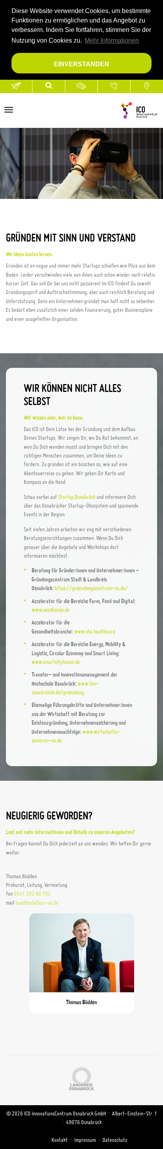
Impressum (85, 1140)
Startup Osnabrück (76, 497)
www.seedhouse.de (51, 610)
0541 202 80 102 (32, 894)
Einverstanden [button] (81, 63)
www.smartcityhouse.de (56, 662)
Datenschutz (114, 1140)
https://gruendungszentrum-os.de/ (91, 588)
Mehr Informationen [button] (112, 40)
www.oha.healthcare (94, 632)
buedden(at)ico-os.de (36, 903)
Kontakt (59, 1140)
